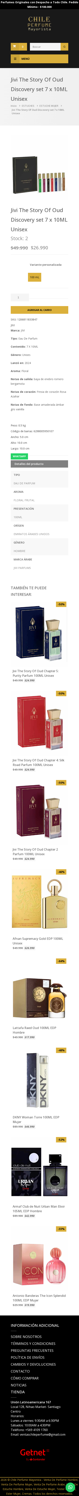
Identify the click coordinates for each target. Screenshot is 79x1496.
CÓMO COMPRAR (25, 1378)
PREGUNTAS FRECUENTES (32, 1350)
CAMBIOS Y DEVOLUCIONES (33, 1364)
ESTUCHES (28, 105)
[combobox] (49, 47)
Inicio (14, 105)
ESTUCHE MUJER (49, 105)
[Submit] (64, 47)
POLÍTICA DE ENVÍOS (27, 1357)
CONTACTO (20, 1371)
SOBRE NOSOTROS (26, 1336)
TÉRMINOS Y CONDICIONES (33, 1343)
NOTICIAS (18, 1385)
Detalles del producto (29, 464)
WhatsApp (19, 456)
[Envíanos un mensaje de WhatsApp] (70, 1487)
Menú (25, 59)
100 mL (34, 277)
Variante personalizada (46, 264)
